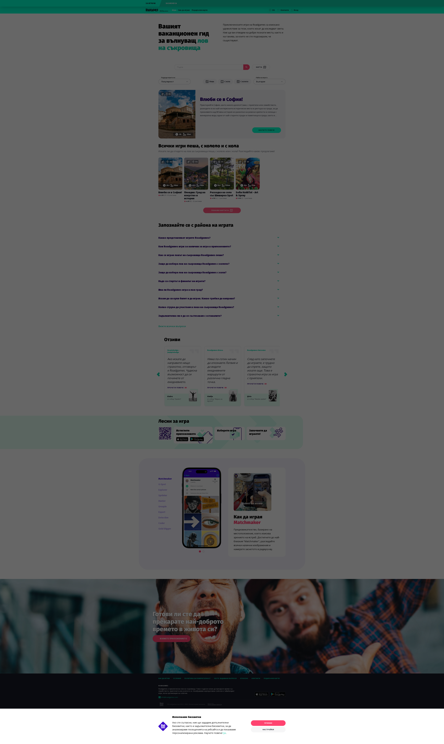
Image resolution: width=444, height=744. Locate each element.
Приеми (268, 723)
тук (224, 733)
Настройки (268, 729)
